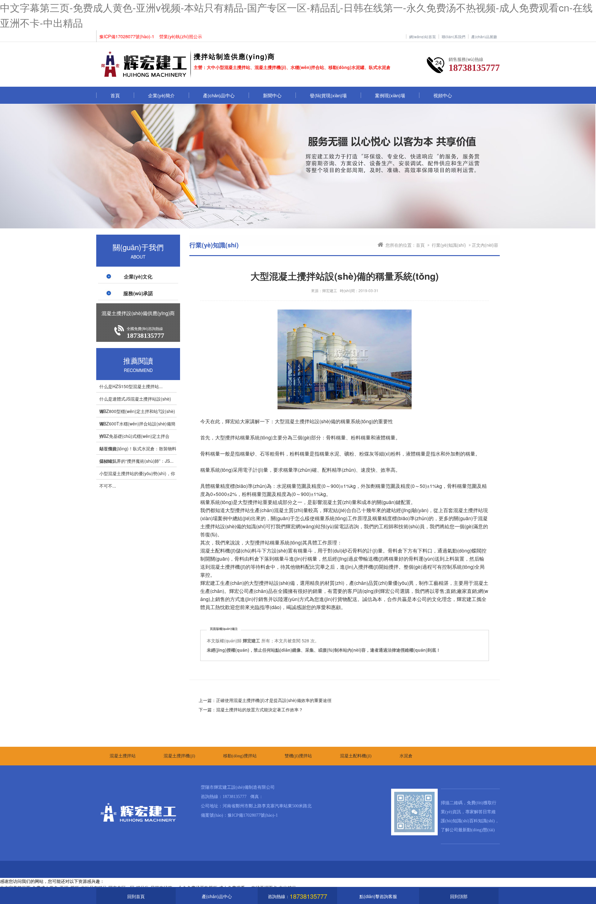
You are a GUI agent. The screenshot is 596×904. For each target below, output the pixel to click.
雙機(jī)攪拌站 (298, 756)
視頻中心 (442, 95)
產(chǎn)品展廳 (484, 36)
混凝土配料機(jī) (356, 756)
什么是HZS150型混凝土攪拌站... (131, 386)
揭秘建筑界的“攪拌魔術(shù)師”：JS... (136, 461)
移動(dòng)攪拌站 (240, 756)
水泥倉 (406, 756)
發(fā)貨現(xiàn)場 (328, 95)
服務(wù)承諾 (138, 293)
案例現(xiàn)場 (390, 95)
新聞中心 (272, 95)
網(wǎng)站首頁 (422, 36)
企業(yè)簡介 (161, 95)
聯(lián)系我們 (453, 36)
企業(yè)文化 (138, 276)
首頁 (115, 95)
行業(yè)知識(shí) (449, 245)
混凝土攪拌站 (123, 756)
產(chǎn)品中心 (219, 95)
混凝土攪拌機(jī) (179, 756)
